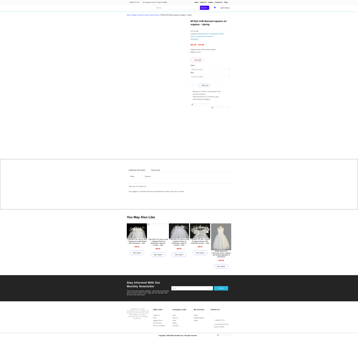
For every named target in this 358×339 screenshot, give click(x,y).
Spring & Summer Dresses (205, 36)
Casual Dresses (214, 34)
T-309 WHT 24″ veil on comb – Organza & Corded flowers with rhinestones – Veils (137, 241)
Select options (137, 253)
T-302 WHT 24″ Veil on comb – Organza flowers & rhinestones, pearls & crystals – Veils (179, 242)
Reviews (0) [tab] (155, 170)
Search (204, 8)
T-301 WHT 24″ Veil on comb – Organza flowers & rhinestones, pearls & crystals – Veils (158, 242)
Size (192, 73)
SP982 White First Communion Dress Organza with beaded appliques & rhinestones (221, 254)
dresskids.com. (179, 335)
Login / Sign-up (224, 8)
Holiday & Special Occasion (140, 15)
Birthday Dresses (203, 34)
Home (129, 15)
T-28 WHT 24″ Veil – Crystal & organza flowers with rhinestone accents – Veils (200, 241)
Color (193, 65)
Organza (195, 39)
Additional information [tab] (137, 170)
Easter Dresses (154, 15)
